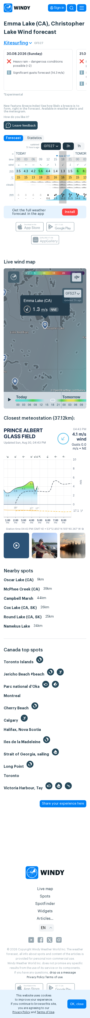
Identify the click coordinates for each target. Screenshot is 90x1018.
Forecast (13, 138)
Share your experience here (63, 803)
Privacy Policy (36, 977)
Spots (45, 896)
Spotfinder (45, 904)
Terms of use (54, 977)
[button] (71, 438)
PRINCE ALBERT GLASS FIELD (23, 433)
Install (70, 212)
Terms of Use (45, 1012)
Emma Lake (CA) (38, 300)
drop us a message (63, 972)
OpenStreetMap (62, 390)
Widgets (45, 911)
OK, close (77, 1004)
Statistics (34, 138)
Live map (45, 889)
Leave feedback (24, 125)
